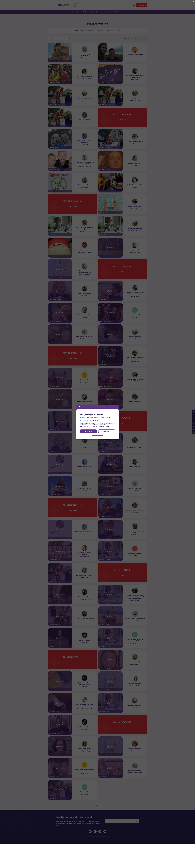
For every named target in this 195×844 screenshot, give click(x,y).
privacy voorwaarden (84, 420)
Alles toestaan (88, 431)
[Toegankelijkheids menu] (193, 2)
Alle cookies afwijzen (97, 434)
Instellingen (106, 431)
